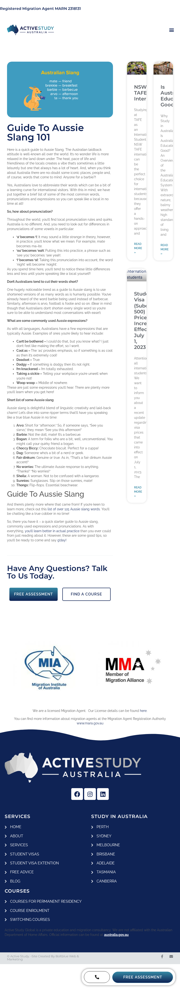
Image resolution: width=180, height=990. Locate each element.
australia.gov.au (116, 935)
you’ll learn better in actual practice (52, 531)
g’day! (62, 540)
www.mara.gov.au (90, 723)
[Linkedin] (103, 794)
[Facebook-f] (162, 956)
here (143, 711)
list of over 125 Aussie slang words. (74, 509)
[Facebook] (77, 794)
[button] (171, 30)
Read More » (138, 248)
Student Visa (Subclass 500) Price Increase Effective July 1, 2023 (146, 320)
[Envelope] (171, 956)
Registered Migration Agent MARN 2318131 (40, 8)
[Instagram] (90, 794)
